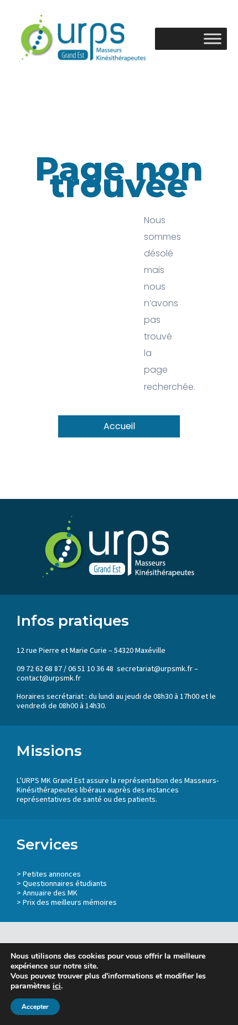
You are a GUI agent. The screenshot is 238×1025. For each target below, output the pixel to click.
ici (57, 986)
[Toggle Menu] (212, 38)
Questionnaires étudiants (65, 883)
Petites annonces (52, 874)
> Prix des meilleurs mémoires (67, 902)
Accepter (35, 1006)
